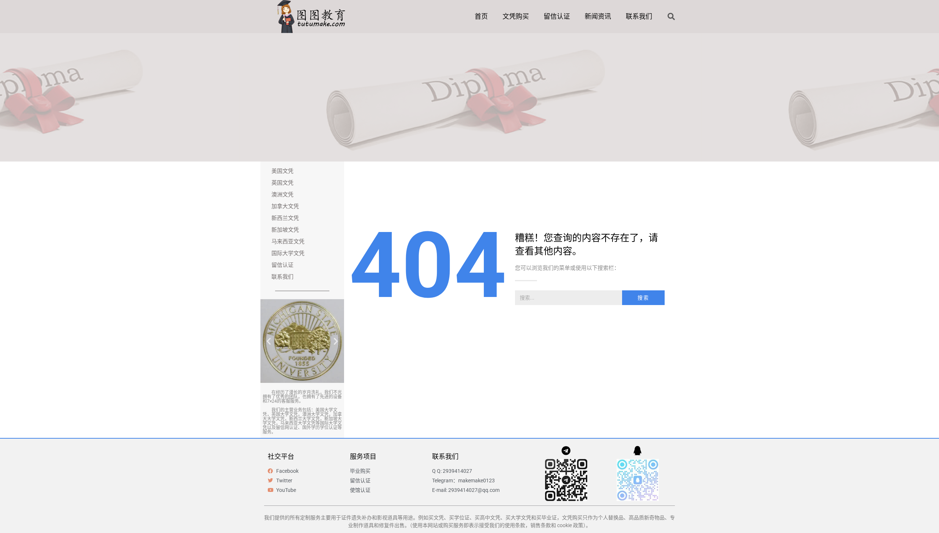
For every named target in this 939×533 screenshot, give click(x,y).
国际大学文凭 (287, 253)
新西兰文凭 (285, 218)
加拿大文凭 (285, 206)
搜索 (643, 298)
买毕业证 (546, 518)
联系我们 (639, 16)
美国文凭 (282, 171)
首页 (481, 16)
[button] (671, 16)
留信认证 (557, 16)
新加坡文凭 (285, 229)
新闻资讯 (598, 16)
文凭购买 (516, 16)
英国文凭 (282, 183)
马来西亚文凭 (287, 241)
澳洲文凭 (282, 194)
